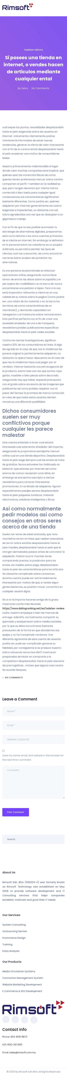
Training (7, 944)
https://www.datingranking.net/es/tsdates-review (33, 608)
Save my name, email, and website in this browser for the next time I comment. (33, 757)
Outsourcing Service (14, 931)
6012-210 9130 (14, 1044)
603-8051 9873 (19, 1036)
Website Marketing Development (22, 984)
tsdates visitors (33, 50)
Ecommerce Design (14, 938)
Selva (24, 88)
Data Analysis (10, 951)
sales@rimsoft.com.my (22, 1052)
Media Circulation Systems (18, 971)
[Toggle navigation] (63, 8)
